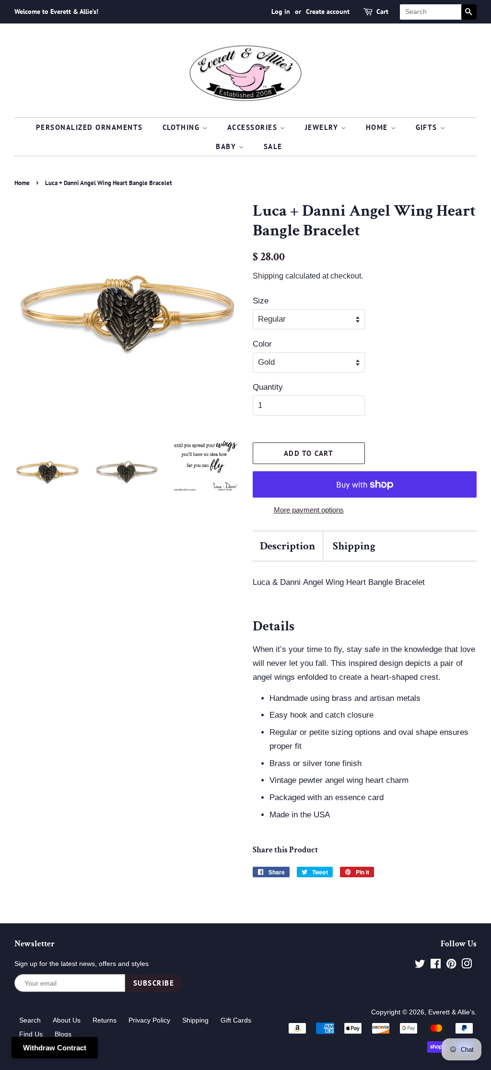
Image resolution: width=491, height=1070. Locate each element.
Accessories (253, 127)
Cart (382, 11)
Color (262, 344)
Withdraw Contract (54, 1048)
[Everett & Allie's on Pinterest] (451, 965)
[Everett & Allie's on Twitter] (420, 965)
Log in (280, 11)
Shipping (268, 276)
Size (261, 300)
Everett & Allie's (451, 1012)
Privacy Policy (149, 1020)
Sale (273, 146)
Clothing (183, 127)
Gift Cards (236, 1020)
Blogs (63, 1034)
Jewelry (323, 127)
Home (378, 127)
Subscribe (154, 983)
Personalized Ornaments (89, 127)
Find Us (31, 1034)
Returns (105, 1020)
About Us (67, 1020)
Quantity (268, 387)
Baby (227, 146)
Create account (328, 11)
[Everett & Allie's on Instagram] (466, 965)
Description (288, 546)
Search (30, 1020)
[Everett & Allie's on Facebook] (435, 965)
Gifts (428, 127)
